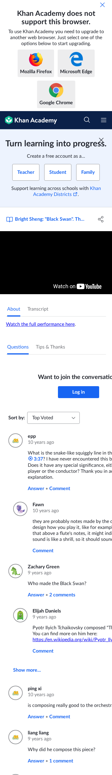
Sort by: (16, 417)
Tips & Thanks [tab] (50, 347)
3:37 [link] (38, 459)
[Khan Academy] (28, 120)
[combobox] (53, 418)
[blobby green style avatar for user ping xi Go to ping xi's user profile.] (14, 693)
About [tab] (13, 309)
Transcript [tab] (37, 309)
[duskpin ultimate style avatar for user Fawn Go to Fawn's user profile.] (19, 509)
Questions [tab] (18, 347)
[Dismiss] (102, 5)
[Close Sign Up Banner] (101, 140)
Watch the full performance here (40, 324)
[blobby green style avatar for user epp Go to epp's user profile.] (14, 440)
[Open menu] (103, 120)
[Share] (101, 219)
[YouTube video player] (56, 262)
